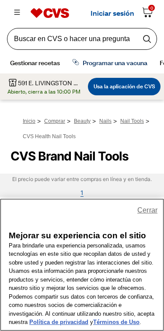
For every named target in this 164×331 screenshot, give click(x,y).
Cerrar (147, 210)
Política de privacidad (58, 322)
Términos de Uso (116, 322)
